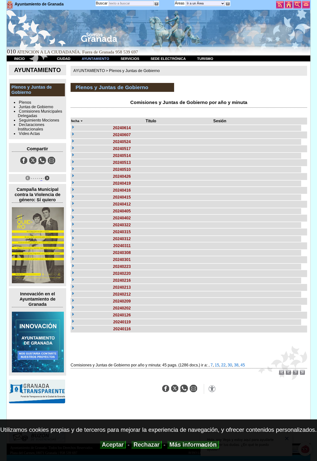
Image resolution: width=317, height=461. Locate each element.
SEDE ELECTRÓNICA (168, 59)
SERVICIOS (130, 59)
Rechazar (146, 444)
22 (223, 365)
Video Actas (29, 133)
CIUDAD (63, 59)
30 (230, 365)
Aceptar (112, 444)
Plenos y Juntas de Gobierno (134, 71)
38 (236, 365)
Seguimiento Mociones (39, 120)
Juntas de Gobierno (36, 107)
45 (242, 365)
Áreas (180, 3)
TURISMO (205, 59)
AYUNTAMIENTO (95, 59)
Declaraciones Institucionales (31, 127)
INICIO (19, 59)
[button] (227, 3)
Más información (193, 444)
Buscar (101, 3)
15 (217, 365)
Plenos (25, 102)
